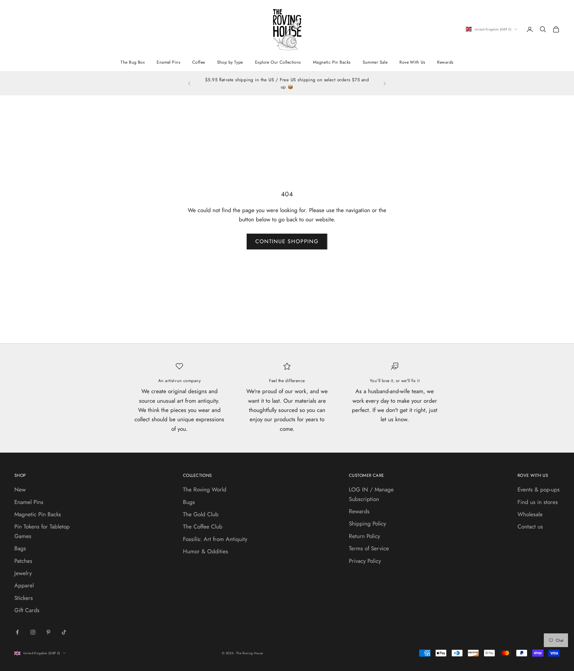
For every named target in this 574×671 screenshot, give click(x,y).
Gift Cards (26, 610)
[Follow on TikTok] (64, 632)
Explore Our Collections (278, 62)
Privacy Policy (365, 561)
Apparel (24, 585)
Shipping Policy (367, 524)
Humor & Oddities (205, 551)
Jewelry (23, 573)
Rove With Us (412, 62)
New (20, 489)
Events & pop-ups (538, 489)
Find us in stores (537, 502)
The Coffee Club (202, 527)
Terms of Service (369, 548)
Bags (20, 548)
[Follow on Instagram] (33, 632)
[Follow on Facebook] (17, 632)
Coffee (198, 62)
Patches (23, 561)
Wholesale (530, 514)
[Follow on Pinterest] (48, 632)
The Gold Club (201, 514)
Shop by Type (230, 62)
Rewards (445, 62)
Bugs (189, 502)
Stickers (23, 598)
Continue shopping (287, 241)
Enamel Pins (168, 62)
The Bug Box (132, 62)
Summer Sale (375, 62)
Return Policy (364, 536)
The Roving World (204, 489)
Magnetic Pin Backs (332, 62)
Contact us (530, 527)
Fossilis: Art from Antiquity (215, 539)
